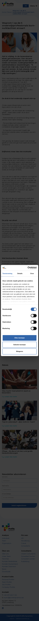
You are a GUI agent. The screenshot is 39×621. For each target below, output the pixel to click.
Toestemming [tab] (7, 273)
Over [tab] (32, 273)
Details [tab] (19, 273)
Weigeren (19, 351)
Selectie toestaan (19, 345)
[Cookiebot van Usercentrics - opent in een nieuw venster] (28, 267)
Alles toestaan (19, 338)
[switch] (34, 315)
